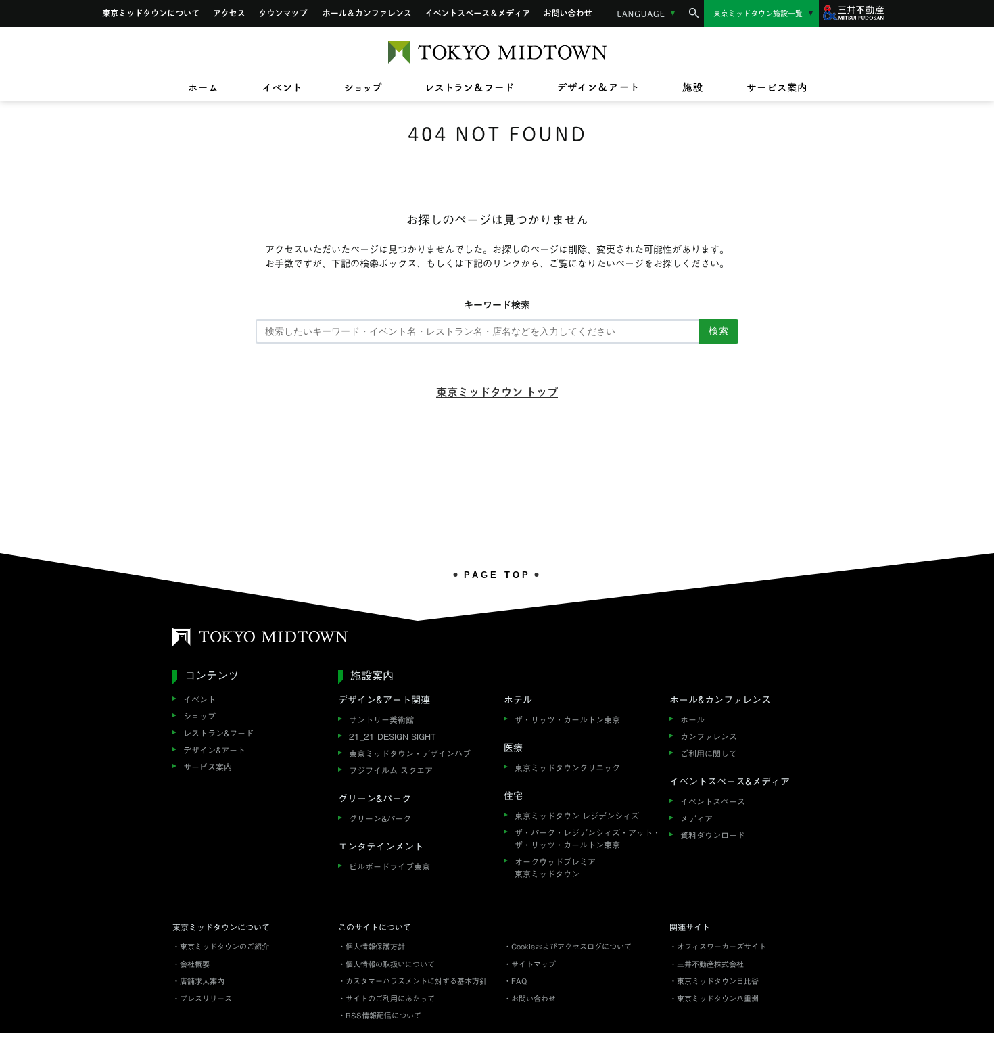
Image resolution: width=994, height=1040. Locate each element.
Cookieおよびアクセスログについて (571, 946)
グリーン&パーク (380, 818)
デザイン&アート (214, 750)
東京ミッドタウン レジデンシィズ (577, 815)
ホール (692, 719)
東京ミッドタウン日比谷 (718, 981)
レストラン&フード (218, 733)
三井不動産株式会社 (710, 964)
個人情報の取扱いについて (390, 964)
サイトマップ (533, 964)
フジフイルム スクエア (391, 770)
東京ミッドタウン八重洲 (718, 998)
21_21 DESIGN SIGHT (392, 736)
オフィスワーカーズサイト (721, 946)
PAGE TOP (497, 575)
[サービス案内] (765, 87)
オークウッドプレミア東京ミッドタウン (555, 867)
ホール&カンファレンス (367, 13)
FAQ (519, 981)
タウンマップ (284, 13)
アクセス (229, 13)
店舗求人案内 (202, 981)
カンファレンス (708, 736)
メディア (696, 818)
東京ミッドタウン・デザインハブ (410, 753)
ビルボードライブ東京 (389, 866)
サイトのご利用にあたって (390, 998)
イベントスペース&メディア (477, 13)
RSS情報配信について (383, 1015)
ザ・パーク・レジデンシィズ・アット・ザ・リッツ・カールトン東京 (588, 838)
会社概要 (195, 964)
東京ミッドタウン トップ (497, 392)
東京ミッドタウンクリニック (567, 767)
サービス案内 (207, 767)
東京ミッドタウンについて (150, 13)
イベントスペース (712, 801)
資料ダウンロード (712, 835)
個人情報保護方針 (375, 946)
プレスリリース (206, 998)
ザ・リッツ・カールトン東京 (567, 719)
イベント (199, 699)
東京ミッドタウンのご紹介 (224, 946)
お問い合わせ (568, 13)
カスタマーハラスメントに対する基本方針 (416, 981)
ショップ (199, 716)
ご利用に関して (708, 753)
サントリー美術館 (381, 719)
